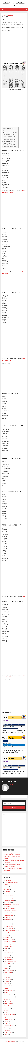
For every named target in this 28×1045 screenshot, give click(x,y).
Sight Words (7, 1001)
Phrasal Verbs (8, 972)
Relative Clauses (8, 994)
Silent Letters (8, 1003)
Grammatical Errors (9, 941)
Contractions (7, 921)
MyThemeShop (16, 1043)
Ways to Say (7, 1032)
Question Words (8, 990)
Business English (8, 895)
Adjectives (7, 884)
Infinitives (6, 955)
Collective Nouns (9, 900)
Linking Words (8, 964)
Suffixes (6, 1012)
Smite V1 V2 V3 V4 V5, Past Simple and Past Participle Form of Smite (14, 752)
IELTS (6, 950)
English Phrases (8, 928)
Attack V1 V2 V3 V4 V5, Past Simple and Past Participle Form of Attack (13, 772)
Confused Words (8, 915)
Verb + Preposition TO (9, 134)
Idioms (6, 948)
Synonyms (7, 1017)
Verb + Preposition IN (9, 138)
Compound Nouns (9, 908)
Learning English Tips (10, 961)
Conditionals (7, 913)
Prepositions (5, 24)
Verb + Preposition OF (9, 145)
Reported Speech (9, 997)
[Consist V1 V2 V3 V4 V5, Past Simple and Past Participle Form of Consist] (14, 722)
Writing (6, 1034)
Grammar (6, 937)
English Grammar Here (14, 4)
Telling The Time (8, 1019)
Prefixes (6, 977)
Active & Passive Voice (10, 882)
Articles (6, 893)
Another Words (8, 891)
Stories (6, 1010)
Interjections (7, 957)
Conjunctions (7, 917)
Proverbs (6, 983)
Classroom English (9, 898)
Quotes (6, 992)
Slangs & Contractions (10, 1006)
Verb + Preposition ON (9, 141)
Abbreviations (8, 880)
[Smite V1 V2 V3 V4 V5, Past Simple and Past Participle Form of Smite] (14, 742)
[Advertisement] (14, 45)
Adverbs (6, 887)
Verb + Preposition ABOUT (10, 132)
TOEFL (6, 1023)
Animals (6, 889)
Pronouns (7, 981)
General (6, 933)
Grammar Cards (8, 939)
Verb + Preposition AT (9, 143)
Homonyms (7, 946)
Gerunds (6, 935)
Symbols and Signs (9, 1014)
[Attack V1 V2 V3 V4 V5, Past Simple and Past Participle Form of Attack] (14, 763)
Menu (2, 9)
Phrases (6, 975)
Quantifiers (7, 988)
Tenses (6, 1021)
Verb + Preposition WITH (10, 146)
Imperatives (7, 952)
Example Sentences (9, 930)
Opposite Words (8, 970)
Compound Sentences (10, 910)
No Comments (19, 24)
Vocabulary (7, 1030)
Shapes (6, 999)
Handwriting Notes (9, 944)
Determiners (7, 924)
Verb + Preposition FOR (10, 136)
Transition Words (8, 1025)
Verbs (10, 24)
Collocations (7, 902)
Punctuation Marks (9, 986)
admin (4, 22)
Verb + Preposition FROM (10, 139)
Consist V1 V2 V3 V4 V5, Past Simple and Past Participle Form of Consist (13, 731)
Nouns (6, 968)
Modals (6, 966)
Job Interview (8, 959)
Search (14, 807)
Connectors (7, 919)
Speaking (6, 1008)
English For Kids (8, 926)
